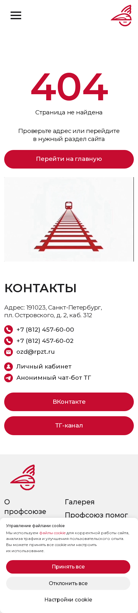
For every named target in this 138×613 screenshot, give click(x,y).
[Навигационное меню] (15, 15)
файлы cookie (52, 532)
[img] (22, 477)
